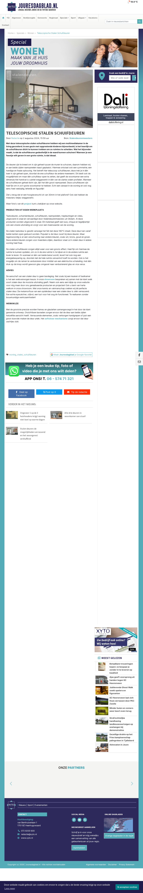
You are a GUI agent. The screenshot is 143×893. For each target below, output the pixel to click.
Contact (5, 25)
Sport (73, 18)
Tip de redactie (79, 392)
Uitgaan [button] (81, 18)
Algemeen (16, 18)
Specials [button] (63, 18)
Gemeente (42, 18)
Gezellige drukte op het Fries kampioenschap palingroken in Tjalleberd (121, 351)
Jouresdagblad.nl (38, 5)
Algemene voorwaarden (96, 555)
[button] (7, 474)
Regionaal (53, 18)
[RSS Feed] (85, 510)
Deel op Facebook (22, 394)
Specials (20, 33)
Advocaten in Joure (119, 358)
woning (12, 354)
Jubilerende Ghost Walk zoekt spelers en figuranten (121, 304)
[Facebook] (74, 510)
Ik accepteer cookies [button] (127, 887)
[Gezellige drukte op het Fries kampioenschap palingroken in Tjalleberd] (101, 350)
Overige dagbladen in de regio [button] (119, 526)
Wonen (31, 33)
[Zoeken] (139, 21)
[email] (139, 362)
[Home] (3, 17)
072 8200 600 (28, 521)
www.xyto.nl (27, 528)
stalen (20, 354)
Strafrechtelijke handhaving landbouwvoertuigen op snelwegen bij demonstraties (121, 337)
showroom (49, 279)
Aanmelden (79, 538)
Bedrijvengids (29, 18)
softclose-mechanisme (56, 318)
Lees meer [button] (9, 888)
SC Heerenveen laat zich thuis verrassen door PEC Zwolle (121, 314)
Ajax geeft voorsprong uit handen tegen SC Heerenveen (122, 293)
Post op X (51, 392)
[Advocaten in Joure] (101, 361)
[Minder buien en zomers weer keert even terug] (101, 324)
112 (8, 18)
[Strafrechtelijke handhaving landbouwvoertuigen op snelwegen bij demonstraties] (101, 334)
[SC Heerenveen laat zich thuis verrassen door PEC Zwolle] (101, 314)
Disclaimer (112, 555)
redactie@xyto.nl (29, 524)
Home (11, 33)
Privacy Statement (126, 555)
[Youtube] (79, 510)
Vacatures (92, 18)
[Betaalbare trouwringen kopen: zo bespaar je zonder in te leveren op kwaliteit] (101, 280)
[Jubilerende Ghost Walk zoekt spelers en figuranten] (101, 303)
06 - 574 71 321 (60, 378)
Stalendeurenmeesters (80, 138)
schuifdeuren (30, 354)
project (27, 203)
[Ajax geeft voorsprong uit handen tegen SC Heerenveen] (101, 293)
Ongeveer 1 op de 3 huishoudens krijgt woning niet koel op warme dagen (32, 416)
